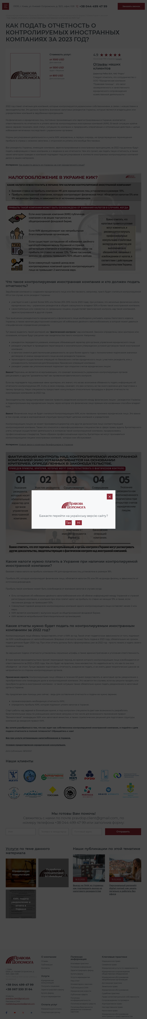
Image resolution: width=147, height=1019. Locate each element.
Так (68, 522)
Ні (78, 522)
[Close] (110, 496)
